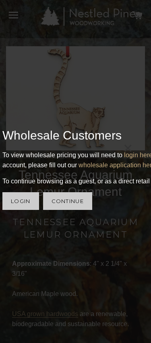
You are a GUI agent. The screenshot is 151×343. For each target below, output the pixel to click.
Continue (68, 201)
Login (21, 201)
